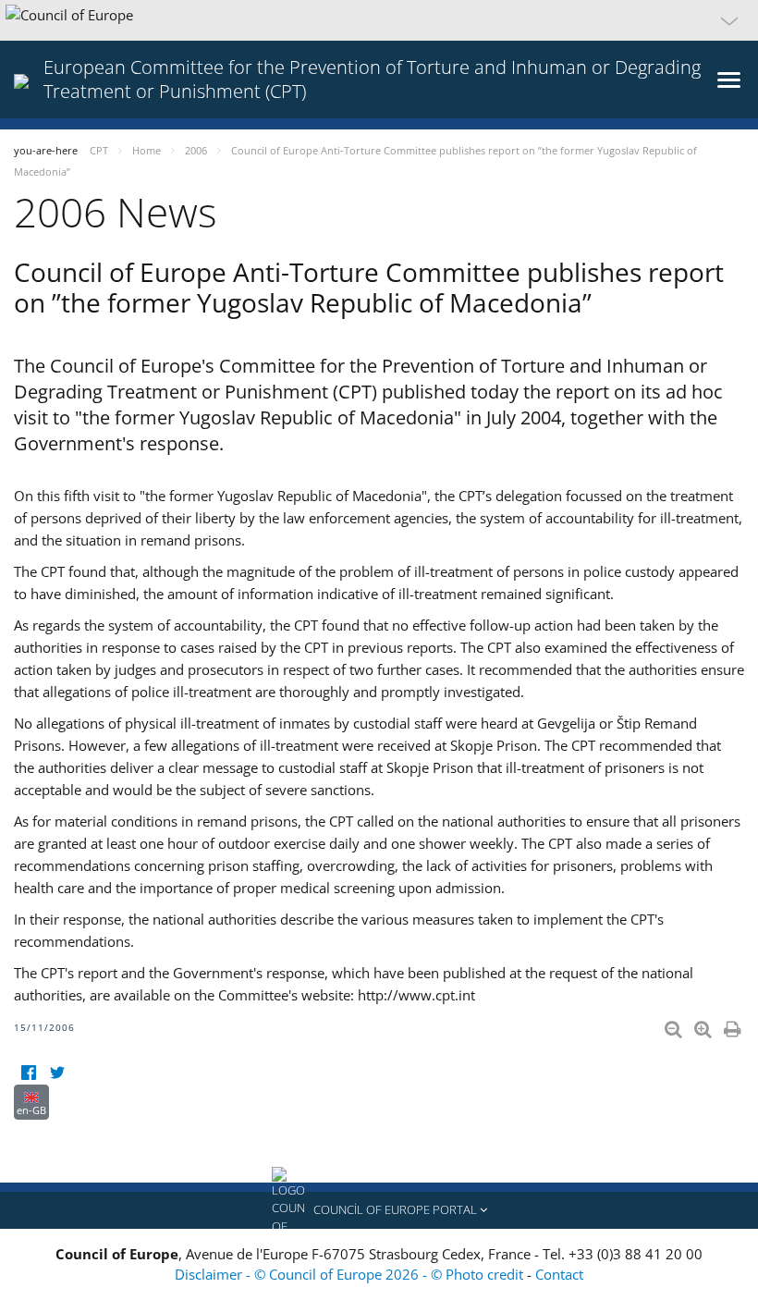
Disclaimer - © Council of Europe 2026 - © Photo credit (351, 1274)
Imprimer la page (734, 1025)
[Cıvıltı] (57, 1073)
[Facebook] (28, 1073)
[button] (379, 20)
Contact (559, 1274)
